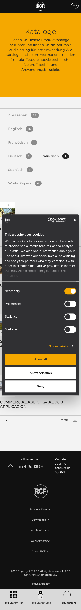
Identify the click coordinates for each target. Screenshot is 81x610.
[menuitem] (40, 584)
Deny (40, 386)
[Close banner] (74, 220)
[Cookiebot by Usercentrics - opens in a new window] (49, 220)
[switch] (70, 304)
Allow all (40, 359)
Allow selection (40, 373)
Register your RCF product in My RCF (62, 465)
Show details (58, 346)
